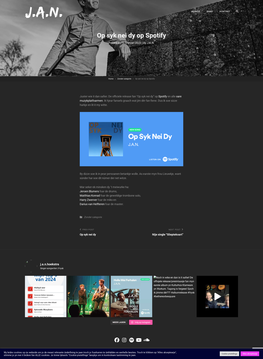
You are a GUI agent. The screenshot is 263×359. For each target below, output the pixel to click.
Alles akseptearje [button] (249, 354)
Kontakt (225, 11)
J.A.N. (150, 42)
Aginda (195, 11)
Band (210, 11)
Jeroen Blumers (89, 191)
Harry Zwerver (88, 199)
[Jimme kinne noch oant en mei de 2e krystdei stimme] (217, 296)
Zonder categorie (124, 79)
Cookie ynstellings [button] (229, 354)
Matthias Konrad (90, 195)
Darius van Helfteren (92, 204)
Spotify (162, 96)
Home (110, 79)
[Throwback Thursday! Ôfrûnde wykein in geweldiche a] (88, 296)
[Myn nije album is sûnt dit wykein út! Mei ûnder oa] (131, 296)
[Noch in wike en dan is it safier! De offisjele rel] (174, 296)
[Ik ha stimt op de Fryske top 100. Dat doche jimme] (45, 296)
